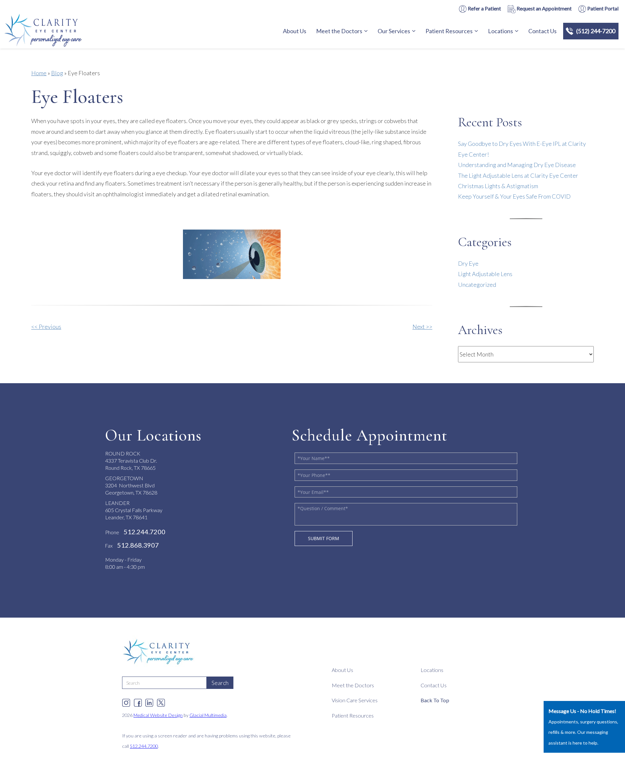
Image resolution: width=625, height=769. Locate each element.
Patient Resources (449, 31)
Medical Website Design (158, 715)
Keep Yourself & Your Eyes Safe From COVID (514, 196)
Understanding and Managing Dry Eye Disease (517, 164)
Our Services (394, 31)
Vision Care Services (355, 700)
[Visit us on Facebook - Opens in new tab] (138, 701)
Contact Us (542, 31)
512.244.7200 (144, 746)
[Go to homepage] (60, 31)
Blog (57, 73)
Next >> (422, 326)
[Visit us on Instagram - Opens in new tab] (126, 701)
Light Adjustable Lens (485, 273)
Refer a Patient (484, 8)
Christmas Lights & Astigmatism (498, 185)
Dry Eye (468, 263)
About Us (294, 31)
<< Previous (46, 326)
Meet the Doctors (339, 31)
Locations (500, 31)
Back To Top (435, 700)
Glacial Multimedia (208, 715)
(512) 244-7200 (595, 31)
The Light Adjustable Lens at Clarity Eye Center (518, 175)
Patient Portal (602, 8)
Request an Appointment (544, 8)
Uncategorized (477, 284)
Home (39, 73)
